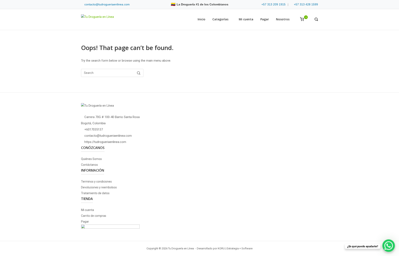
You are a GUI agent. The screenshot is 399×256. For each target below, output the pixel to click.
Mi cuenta (246, 19)
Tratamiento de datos (95, 193)
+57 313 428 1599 (306, 4)
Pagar (264, 19)
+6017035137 (93, 129)
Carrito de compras (93, 215)
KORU (221, 248)
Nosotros (282, 19)
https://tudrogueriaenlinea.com (105, 142)
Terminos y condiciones (96, 181)
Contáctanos (89, 164)
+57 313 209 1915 (273, 4)
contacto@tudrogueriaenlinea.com (107, 4)
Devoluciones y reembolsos (99, 187)
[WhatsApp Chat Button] (388, 245)
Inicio (201, 19)
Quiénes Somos (91, 159)
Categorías (220, 19)
